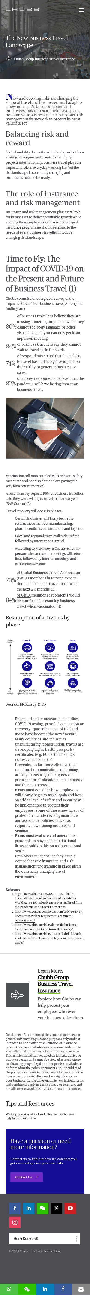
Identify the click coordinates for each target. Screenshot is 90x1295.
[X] (56, 1208)
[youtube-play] (70, 1208)
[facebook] (15, 1208)
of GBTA (24, 595)
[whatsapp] (9, 1289)
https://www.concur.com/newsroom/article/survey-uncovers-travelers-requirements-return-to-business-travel (49, 916)
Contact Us (24, 1177)
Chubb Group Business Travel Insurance (44, 59)
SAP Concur (16, 504)
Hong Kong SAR (26, 1238)
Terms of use (52, 1251)
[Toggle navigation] (81, 10)
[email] (81, 1289)
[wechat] (42, 1208)
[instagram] (15, 1222)
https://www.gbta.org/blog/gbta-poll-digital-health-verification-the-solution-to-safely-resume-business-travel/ (49, 938)
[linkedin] (28, 1208)
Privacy (37, 1251)
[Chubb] (23, 9)
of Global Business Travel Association (48, 573)
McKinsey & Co (47, 548)
